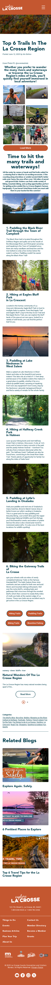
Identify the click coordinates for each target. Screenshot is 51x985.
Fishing (29, 720)
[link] (15, 614)
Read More (25, 694)
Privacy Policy (37, 967)
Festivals (21, 720)
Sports (5, 727)
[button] (37, 697)
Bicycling (19, 718)
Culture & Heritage (10, 720)
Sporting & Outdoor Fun (36, 725)
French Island (38, 720)
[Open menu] (43, 7)
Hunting (40, 722)
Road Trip (14, 725)
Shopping (23, 725)
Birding (26, 718)
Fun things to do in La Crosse (24, 722)
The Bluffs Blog (9, 718)
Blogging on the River (38, 718)
